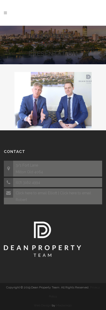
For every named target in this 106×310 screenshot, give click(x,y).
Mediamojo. (64, 305)
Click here (24, 193)
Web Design (42, 305)
